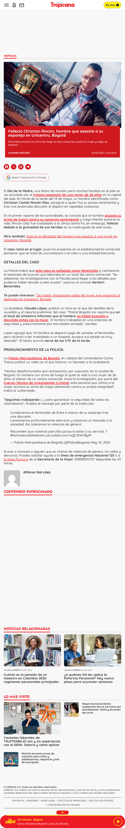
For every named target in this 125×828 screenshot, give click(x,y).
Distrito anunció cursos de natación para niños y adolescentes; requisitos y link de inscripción (40, 758)
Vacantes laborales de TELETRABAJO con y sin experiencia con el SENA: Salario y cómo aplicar (32, 741)
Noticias (10, 56)
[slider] (63, 815)
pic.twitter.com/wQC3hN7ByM (68, 435)
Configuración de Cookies (63, 804)
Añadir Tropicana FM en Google (29, 177)
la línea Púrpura (16, 459)
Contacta (18, 800)
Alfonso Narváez (19, 152)
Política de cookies (101, 800)
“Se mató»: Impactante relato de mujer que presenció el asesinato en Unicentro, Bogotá (62, 297)
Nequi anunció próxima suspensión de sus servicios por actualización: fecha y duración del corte (101, 708)
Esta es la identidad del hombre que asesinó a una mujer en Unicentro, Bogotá (60, 238)
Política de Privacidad (72, 800)
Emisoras (32, 800)
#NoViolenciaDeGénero (27, 435)
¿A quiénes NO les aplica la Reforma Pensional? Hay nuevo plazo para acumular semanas (89, 678)
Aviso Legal (48, 800)
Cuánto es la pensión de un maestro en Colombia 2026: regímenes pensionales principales (31, 678)
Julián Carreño (12, 670)
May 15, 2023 (100, 442)
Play (118, 821)
